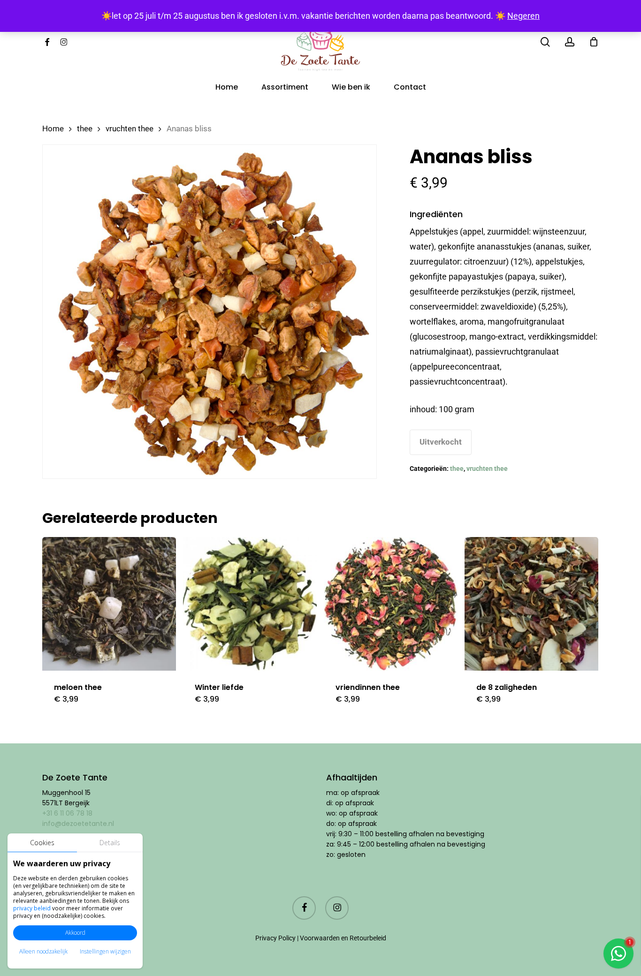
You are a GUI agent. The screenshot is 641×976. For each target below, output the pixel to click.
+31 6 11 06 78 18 (67, 813)
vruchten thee (129, 128)
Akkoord (75, 933)
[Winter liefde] (250, 604)
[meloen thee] (109, 604)
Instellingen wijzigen (105, 951)
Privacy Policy (275, 938)
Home (53, 128)
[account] (569, 42)
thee (84, 128)
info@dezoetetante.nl (79, 823)
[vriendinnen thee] (391, 604)
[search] (545, 42)
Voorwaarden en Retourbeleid (343, 938)
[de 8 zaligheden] (531, 604)
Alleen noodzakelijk (43, 951)
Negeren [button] (523, 16)
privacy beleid (32, 908)
